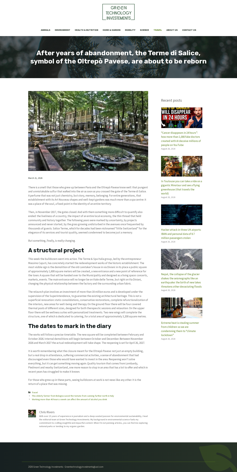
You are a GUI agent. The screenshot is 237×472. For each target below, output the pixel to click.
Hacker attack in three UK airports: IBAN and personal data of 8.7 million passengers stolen (181, 234)
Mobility (130, 30)
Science (144, 30)
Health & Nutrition (86, 30)
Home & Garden (111, 30)
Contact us (189, 30)
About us (172, 30)
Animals (45, 30)
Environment (62, 30)
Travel (157, 30)
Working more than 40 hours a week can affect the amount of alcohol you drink (69, 399)
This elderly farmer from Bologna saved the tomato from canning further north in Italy (73, 395)
